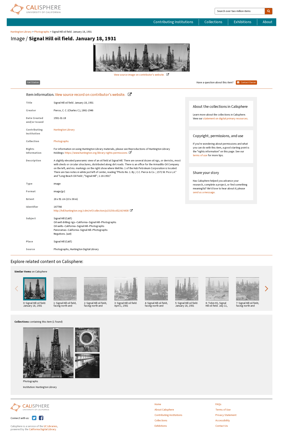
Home (158, 404)
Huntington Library (21, 32)
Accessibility (222, 420)
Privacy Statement (225, 415)
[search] (268, 11)
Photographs (41, 32)
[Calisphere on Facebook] (41, 418)
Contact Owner (248, 82)
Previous (16, 288)
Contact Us (221, 426)
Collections (213, 22)
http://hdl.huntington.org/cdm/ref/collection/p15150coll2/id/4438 (91, 211)
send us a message (204, 192)
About (267, 22)
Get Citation (33, 82)
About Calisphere (164, 409)
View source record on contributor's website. (90, 94)
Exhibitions (242, 22)
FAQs (218, 404)
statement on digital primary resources (225, 119)
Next (267, 288)
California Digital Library (42, 429)
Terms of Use (223, 409)
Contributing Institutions (173, 22)
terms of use (200, 155)
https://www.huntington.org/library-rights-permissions (96, 153)
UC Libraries (50, 426)
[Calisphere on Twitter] (34, 418)
